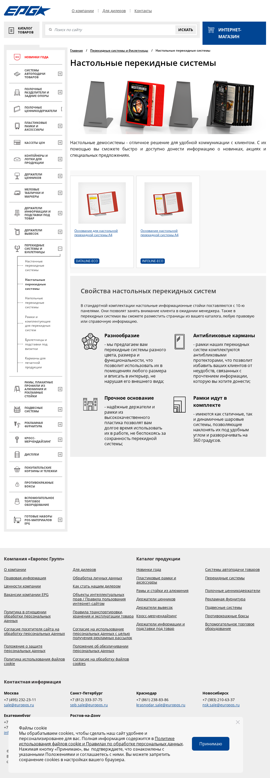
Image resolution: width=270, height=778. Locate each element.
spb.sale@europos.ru (89, 704)
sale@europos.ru (19, 704)
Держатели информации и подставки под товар (160, 626)
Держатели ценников (155, 599)
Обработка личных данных (97, 578)
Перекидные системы (225, 578)
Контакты (143, 10)
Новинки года (148, 569)
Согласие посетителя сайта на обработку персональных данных (34, 631)
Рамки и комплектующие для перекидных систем (38, 323)
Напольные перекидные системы (34, 302)
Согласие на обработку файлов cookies (101, 661)
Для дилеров (114, 10)
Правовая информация (25, 578)
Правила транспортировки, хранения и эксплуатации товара (103, 614)
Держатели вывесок (154, 607)
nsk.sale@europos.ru (221, 704)
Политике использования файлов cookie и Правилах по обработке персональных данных (101, 741)
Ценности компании (22, 586)
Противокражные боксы (227, 616)
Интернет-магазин (229, 33)
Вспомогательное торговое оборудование (229, 626)
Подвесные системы (223, 607)
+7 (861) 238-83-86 (152, 699)
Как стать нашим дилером (96, 586)
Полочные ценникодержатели (232, 591)
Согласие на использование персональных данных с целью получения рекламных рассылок (102, 633)
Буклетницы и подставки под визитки (36, 344)
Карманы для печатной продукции (35, 362)
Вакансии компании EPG (26, 595)
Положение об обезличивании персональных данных (100, 648)
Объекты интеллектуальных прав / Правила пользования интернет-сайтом (99, 599)
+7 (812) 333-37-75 (86, 699)
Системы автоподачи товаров (232, 569)
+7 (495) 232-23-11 (20, 699)
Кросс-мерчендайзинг (156, 616)
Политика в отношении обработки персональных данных (27, 616)
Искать (185, 29)
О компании (83, 10)
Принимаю (210, 744)
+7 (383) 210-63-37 (218, 699)
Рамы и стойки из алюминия (162, 591)
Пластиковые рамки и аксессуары (156, 580)
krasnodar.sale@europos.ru (160, 704)
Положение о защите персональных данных (24, 648)
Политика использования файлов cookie (34, 661)
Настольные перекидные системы (35, 284)
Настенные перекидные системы (34, 265)
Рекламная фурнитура (225, 599)
